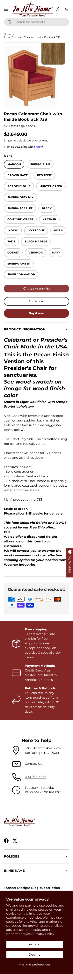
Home (7, 34)
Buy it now (36, 313)
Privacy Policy (43, 934)
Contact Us (33, 763)
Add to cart (36, 301)
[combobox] (36, 22)
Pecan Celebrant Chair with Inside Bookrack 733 (32, 37)
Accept (34, 944)
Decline (34, 954)
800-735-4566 (35, 777)
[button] (66, 9)
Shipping (10, 140)
